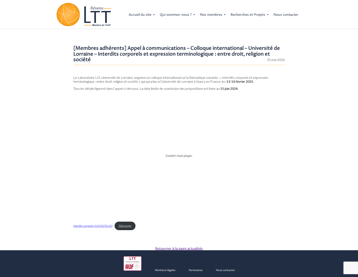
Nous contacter (285, 15)
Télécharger (125, 225)
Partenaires (196, 270)
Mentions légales (165, 270)
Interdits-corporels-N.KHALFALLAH (92, 225)
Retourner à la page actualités (179, 248)
